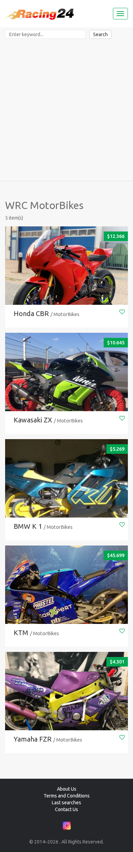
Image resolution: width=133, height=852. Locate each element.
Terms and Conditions (67, 795)
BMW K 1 (28, 526)
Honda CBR (31, 313)
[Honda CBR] (66, 278)
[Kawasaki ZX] (66, 385)
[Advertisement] (66, 110)
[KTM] (66, 597)
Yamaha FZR (32, 739)
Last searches (66, 802)
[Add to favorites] (122, 312)
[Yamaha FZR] (66, 704)
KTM (21, 633)
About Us (66, 789)
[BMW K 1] (66, 491)
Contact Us (66, 809)
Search (100, 34)
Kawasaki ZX (33, 420)
